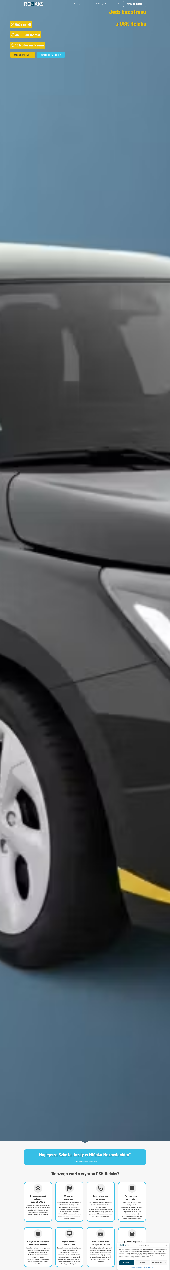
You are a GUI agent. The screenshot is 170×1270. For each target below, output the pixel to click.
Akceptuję (126, 1262)
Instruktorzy (98, 4)
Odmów (142, 1262)
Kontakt (118, 4)
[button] (166, 1245)
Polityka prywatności (136, 1267)
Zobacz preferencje (159, 1262)
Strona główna (79, 4)
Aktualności (109, 4)
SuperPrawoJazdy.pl (90, 1161)
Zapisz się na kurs (134, 4)
